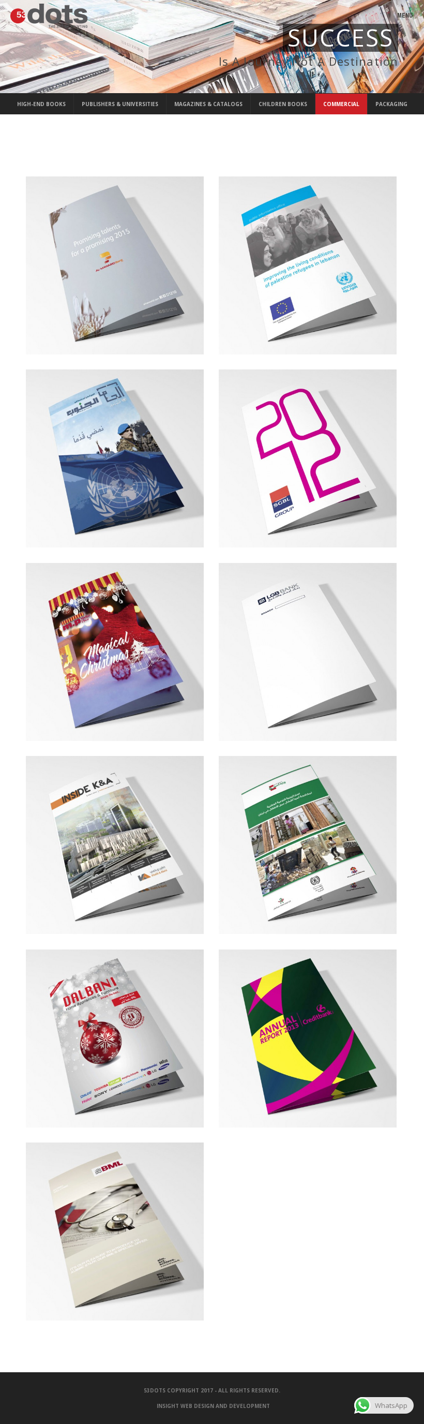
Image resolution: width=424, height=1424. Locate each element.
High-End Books (41, 104)
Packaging (391, 104)
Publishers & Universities (120, 104)
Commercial (341, 104)
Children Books (283, 104)
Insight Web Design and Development (213, 1406)
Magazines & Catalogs (208, 104)
